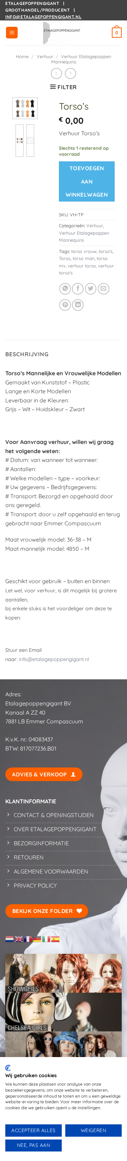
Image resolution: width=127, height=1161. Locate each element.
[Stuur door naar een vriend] (103, 289)
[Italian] (46, 938)
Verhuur (45, 56)
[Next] (28, 113)
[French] (28, 938)
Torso (65, 258)
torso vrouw (84, 251)
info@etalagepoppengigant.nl (43, 16)
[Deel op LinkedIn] (78, 305)
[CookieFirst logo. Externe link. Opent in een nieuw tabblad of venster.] (8, 1068)
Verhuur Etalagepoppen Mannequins (81, 59)
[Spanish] (55, 938)
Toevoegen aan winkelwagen (87, 181)
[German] (37, 938)
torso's (106, 251)
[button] (12, 32)
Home (22, 56)
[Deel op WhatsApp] (65, 289)
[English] (19, 938)
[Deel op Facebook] (78, 289)
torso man (84, 258)
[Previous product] (70, 73)
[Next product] (56, 73)
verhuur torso (82, 265)
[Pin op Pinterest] (65, 305)
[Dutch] (9, 938)
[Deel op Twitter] (91, 289)
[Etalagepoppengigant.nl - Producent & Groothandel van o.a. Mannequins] (63, 32)
